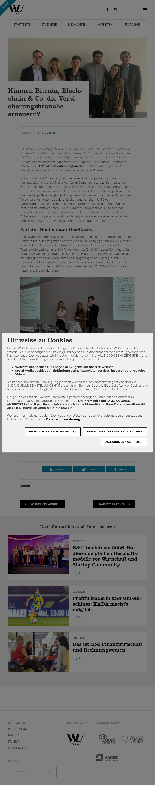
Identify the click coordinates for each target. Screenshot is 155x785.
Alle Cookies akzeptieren (123, 441)
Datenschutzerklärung (63, 419)
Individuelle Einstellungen (49, 431)
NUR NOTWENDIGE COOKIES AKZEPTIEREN (114, 431)
